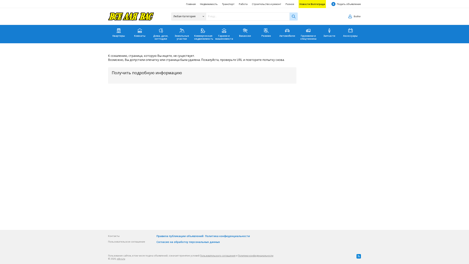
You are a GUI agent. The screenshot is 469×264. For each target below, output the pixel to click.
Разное (290, 4)
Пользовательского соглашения (217, 255)
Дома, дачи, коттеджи (160, 37)
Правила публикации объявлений (180, 236)
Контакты (114, 236)
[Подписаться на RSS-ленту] (359, 256)
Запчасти (329, 35)
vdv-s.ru (121, 258)
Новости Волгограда (312, 4)
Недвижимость (209, 4)
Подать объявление (349, 4)
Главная (191, 4)
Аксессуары (350, 35)
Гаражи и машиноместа (224, 37)
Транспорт (228, 4)
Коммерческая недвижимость (203, 37)
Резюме (266, 35)
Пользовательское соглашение (126, 241)
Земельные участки (182, 37)
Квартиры (118, 35)
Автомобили (287, 35)
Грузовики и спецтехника (308, 37)
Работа (243, 4)
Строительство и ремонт (266, 4)
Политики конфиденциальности (255, 255)
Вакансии (245, 35)
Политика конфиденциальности (227, 236)
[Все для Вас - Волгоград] (131, 16)
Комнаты (139, 35)
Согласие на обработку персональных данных (188, 242)
